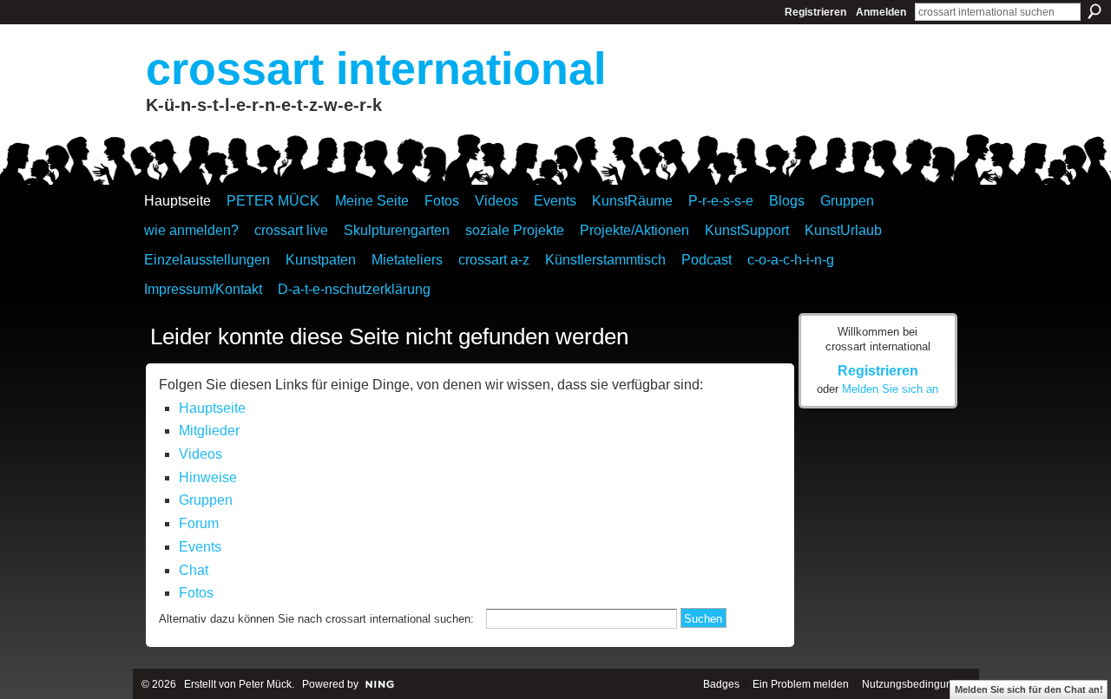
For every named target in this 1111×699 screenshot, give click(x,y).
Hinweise (208, 477)
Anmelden (881, 12)
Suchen (1094, 11)
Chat (193, 570)
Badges (721, 684)
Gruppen (206, 500)
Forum (199, 523)
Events (200, 546)
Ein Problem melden (801, 684)
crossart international (376, 68)
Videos (200, 454)
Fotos (196, 592)
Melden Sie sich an (890, 388)
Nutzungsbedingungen (916, 684)
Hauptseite (212, 408)
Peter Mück (265, 684)
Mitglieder (209, 430)
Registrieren (815, 12)
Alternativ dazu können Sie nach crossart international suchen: (316, 618)
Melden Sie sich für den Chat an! (1029, 689)
